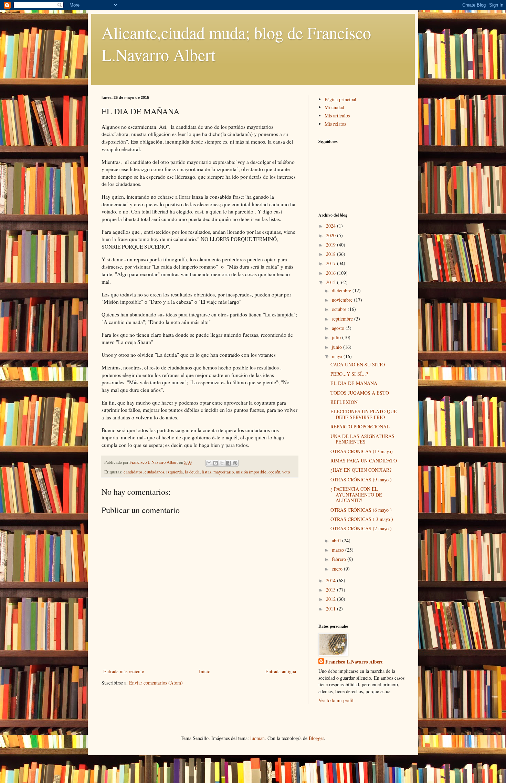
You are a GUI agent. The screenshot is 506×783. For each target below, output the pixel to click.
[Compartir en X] (222, 463)
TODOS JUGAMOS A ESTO (359, 392)
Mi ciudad (334, 107)
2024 (331, 225)
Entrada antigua (280, 671)
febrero (339, 559)
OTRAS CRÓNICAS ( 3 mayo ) (361, 519)
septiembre (343, 318)
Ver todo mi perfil (336, 700)
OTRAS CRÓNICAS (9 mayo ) (361, 479)
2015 (331, 282)
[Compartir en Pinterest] (235, 463)
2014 (331, 580)
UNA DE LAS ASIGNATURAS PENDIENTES (362, 439)
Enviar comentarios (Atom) (156, 682)
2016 (331, 273)
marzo (338, 549)
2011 (331, 608)
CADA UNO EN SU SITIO (357, 364)
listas (206, 472)
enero (338, 568)
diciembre (342, 290)
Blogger (316, 738)
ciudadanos (154, 472)
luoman (257, 738)
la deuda (192, 472)
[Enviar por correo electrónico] (208, 463)
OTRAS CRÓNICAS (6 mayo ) (361, 510)
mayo (338, 356)
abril (337, 540)
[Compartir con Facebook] (228, 463)
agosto (339, 328)
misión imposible (251, 472)
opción (274, 472)
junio (337, 347)
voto (286, 472)
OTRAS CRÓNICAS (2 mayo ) (361, 528)
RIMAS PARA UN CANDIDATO (363, 460)
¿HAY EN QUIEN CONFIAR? (360, 470)
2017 (331, 263)
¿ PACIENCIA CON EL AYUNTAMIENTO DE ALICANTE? (356, 495)
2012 (331, 599)
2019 (331, 244)
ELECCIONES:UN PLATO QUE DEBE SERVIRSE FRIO (363, 414)
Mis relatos (335, 124)
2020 (331, 235)
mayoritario (223, 472)
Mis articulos (337, 115)
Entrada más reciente (123, 671)
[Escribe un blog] (215, 463)
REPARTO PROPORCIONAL (360, 426)
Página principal (340, 99)
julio (337, 337)
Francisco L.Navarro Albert (354, 661)
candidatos (133, 472)
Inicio (204, 671)
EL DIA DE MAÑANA (353, 383)
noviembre (343, 299)
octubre (340, 309)
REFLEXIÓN (344, 402)
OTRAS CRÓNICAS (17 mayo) (361, 451)
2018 (331, 254)
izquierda (174, 472)
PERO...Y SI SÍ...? (349, 373)
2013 (331, 589)
